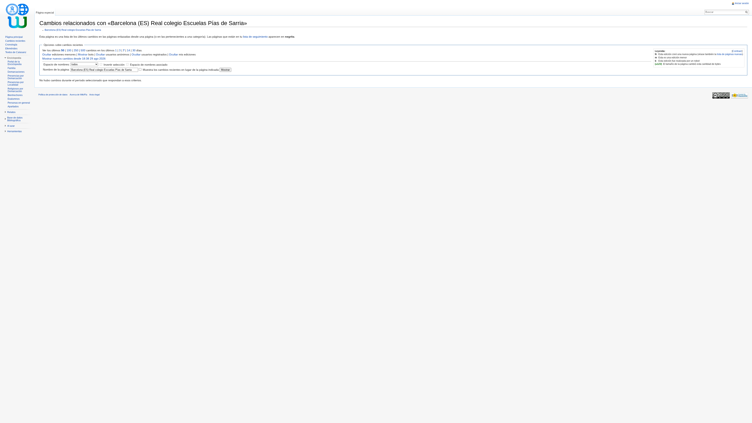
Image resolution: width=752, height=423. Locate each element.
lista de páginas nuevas (729, 54)
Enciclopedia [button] (14, 58)
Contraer (737, 51)
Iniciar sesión (742, 3)
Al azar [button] (11, 126)
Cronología (11, 44)
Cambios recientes (15, 41)
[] (737, 51)
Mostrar (83, 54)
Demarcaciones (16, 71)
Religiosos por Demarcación (15, 90)
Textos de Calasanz (15, 52)
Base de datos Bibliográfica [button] (15, 119)
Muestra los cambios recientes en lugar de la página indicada (181, 69)
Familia (11, 68)
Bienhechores (15, 95)
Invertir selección (114, 64)
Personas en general (19, 102)
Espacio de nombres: (56, 64)
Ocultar (46, 54)
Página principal (14, 37)
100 (69, 50)
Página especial (45, 12)
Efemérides (11, 48)
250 (76, 50)
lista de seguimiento (255, 36)
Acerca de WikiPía (78, 94)
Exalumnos (14, 99)
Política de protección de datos (53, 94)
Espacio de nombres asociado (148, 64)
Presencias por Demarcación (16, 77)
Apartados (13, 106)
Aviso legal (94, 94)
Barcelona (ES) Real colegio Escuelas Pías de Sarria (73, 30)
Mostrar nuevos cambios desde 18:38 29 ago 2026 (74, 58)
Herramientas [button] (14, 131)
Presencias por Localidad (16, 83)
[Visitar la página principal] (17, 15)
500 (83, 50)
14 (128, 50)
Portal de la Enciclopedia (15, 63)
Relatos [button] (11, 112)
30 (134, 50)
